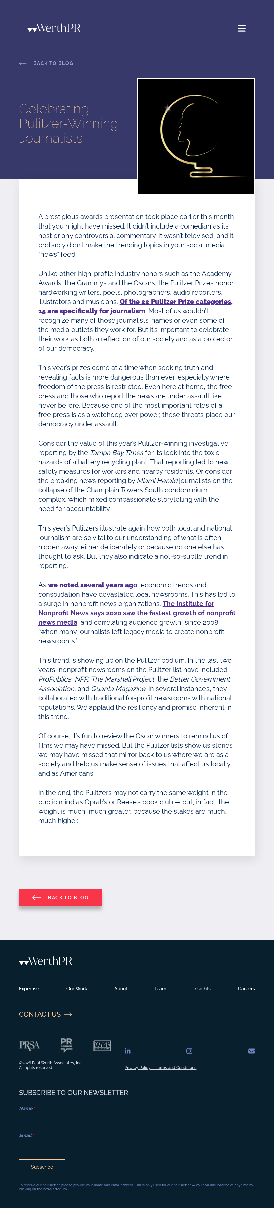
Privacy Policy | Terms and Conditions (160, 1067)
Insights (202, 988)
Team (160, 988)
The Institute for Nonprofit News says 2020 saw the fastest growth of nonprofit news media (137, 613)
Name (27, 1108)
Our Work (76, 988)
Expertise (29, 988)
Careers (246, 988)
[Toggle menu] (242, 28)
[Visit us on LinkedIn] (128, 1051)
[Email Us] (251, 1051)
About (120, 988)
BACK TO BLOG (53, 63)
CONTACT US (40, 1014)
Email (26, 1135)
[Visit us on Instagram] (189, 1051)
